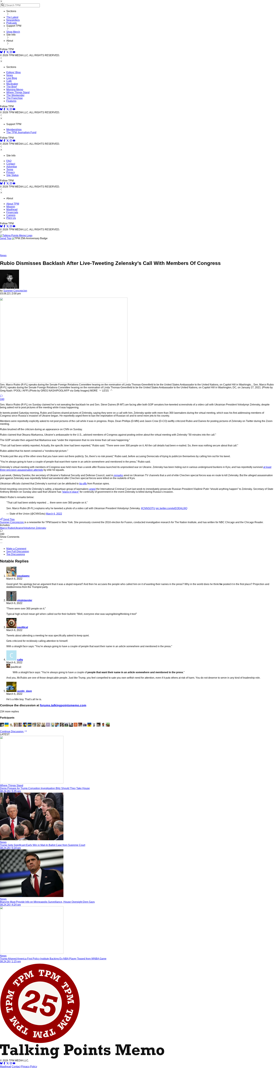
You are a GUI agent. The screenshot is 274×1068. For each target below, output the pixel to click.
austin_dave (24, 691)
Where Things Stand (17, 92)
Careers (10, 215)
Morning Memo (14, 89)
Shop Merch (13, 31)
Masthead (11, 209)
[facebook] (4, 52)
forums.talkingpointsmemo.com (63, 705)
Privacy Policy (29, 1066)
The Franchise (14, 98)
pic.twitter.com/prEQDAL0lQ (171, 508)
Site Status (12, 175)
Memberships (14, 129)
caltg (20, 659)
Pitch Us (11, 218)
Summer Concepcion (15, 290)
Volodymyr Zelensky (34, 528)
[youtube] (14, 52)
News (9, 75)
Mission (10, 206)
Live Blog (11, 78)
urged (92, 489)
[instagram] (11, 52)
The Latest (12, 17)
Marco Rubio (7, 528)
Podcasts (11, 23)
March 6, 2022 (54, 513)
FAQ (8, 161)
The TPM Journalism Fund (21, 132)
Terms (9, 169)
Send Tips (5, 238)
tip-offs (83, 483)
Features (11, 101)
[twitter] (7, 1063)
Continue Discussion (12, 731)
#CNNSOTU (148, 508)
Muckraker (12, 83)
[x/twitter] (8, 52)
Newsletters (13, 20)
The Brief (11, 86)
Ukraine (18, 528)
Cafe (9, 81)
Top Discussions (15, 554)
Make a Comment (16, 548)
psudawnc (23, 576)
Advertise (11, 166)
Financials (12, 212)
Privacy (10, 172)
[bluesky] (1, 52)
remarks (118, 475)
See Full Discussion (17, 551)
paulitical (22, 627)
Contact (10, 163)
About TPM (12, 203)
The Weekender (15, 95)
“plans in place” (70, 491)
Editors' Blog (13, 72)
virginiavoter (24, 600)
